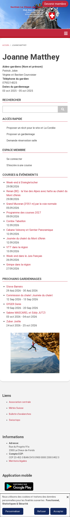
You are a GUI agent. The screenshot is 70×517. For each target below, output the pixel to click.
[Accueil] (35, 12)
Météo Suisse (16, 408)
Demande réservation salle (22, 140)
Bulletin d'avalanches (20, 414)
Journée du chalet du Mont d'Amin (25, 238)
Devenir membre (55, 4)
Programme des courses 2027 (23, 212)
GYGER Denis (13, 304)
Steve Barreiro (14, 286)
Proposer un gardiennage (21, 134)
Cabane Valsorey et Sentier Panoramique (29, 229)
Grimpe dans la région (18, 264)
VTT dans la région (17, 247)
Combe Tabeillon (16, 221)
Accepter (58, 511)
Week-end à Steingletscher (22, 182)
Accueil (5, 45)
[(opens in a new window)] (18, 486)
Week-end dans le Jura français (24, 256)
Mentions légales (18, 461)
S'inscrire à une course (19, 165)
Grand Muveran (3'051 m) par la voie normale (31, 203)
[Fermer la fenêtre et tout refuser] (67, 496)
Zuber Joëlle (13, 321)
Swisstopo (14, 420)
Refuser (41, 511)
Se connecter (14, 159)
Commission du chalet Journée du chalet (29, 295)
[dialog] (35, 505)
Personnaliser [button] (13, 511)
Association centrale (20, 402)
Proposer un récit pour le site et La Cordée (31, 127)
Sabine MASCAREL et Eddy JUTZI (26, 312)
